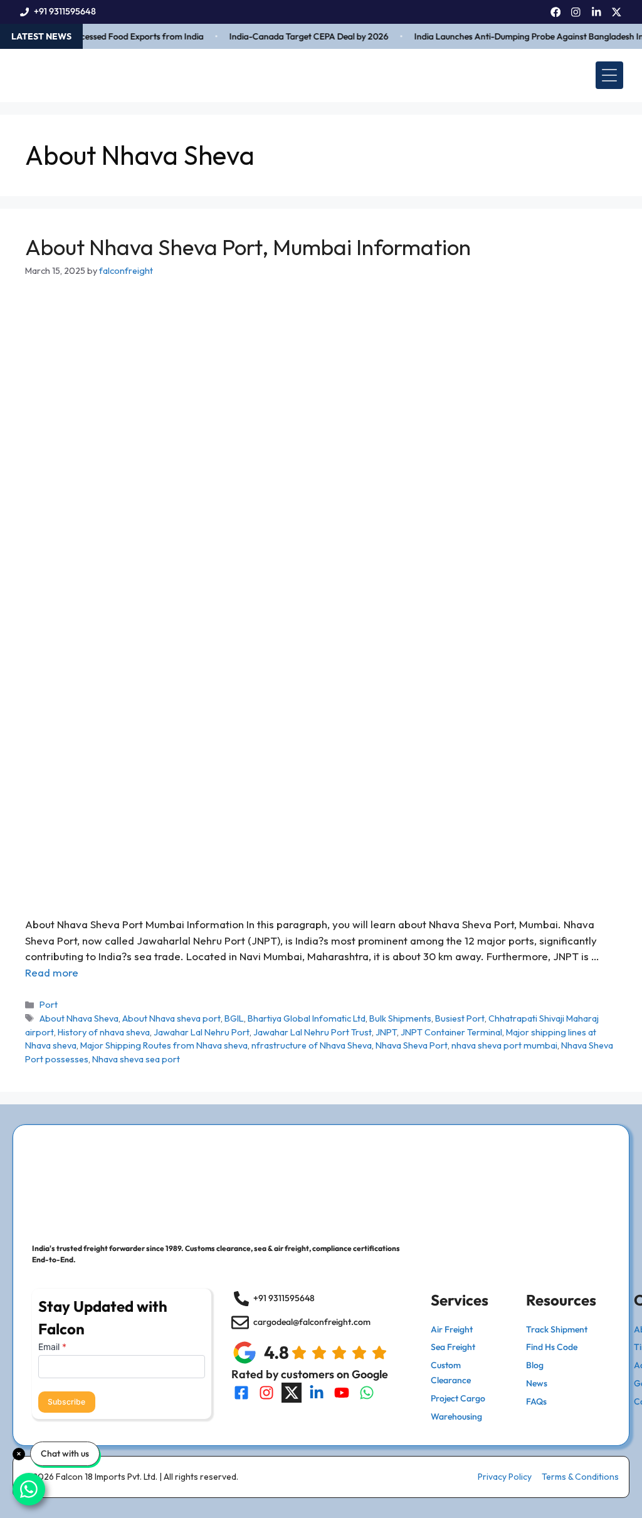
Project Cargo (458, 1398)
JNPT (386, 1032)
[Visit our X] (292, 1393)
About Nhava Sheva (78, 1018)
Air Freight (452, 1329)
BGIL (234, 1018)
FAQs (536, 1401)
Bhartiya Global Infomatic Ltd (307, 1018)
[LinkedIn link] (596, 12)
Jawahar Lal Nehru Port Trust (312, 1032)
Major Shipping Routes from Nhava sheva (164, 1045)
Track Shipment (556, 1329)
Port (48, 1004)
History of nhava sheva (104, 1032)
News (536, 1383)
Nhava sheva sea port (136, 1059)
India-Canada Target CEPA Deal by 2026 (298, 36)
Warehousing (456, 1416)
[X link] (616, 12)
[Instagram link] (576, 12)
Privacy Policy (505, 1476)
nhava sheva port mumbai (504, 1045)
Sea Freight (453, 1347)
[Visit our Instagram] (266, 1393)
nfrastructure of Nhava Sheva (311, 1045)
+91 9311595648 (65, 11)
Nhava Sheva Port (412, 1045)
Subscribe (66, 1401)
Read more (51, 972)
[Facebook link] (555, 12)
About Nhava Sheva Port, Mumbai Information (248, 247)
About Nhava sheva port (171, 1018)
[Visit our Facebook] (241, 1393)
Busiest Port (460, 1018)
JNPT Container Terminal (451, 1032)
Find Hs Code (551, 1347)
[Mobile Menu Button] (609, 75)
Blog (535, 1365)
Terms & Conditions (580, 1476)
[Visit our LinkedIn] (317, 1393)
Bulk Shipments (400, 1018)
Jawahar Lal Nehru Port (202, 1032)
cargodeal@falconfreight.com (312, 1321)
